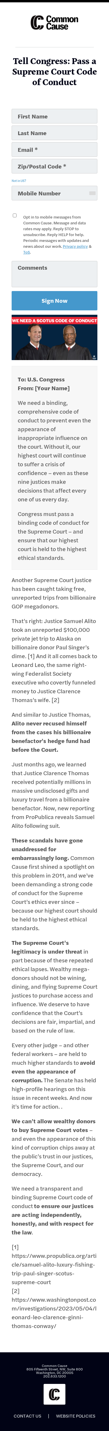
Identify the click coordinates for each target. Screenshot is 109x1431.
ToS (26, 252)
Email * (21, 144)
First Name (24, 111)
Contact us (27, 1416)
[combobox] (92, 193)
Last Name (24, 127)
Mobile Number (28, 188)
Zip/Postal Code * (30, 161)
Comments (24, 263)
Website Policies (75, 1416)
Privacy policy (75, 246)
